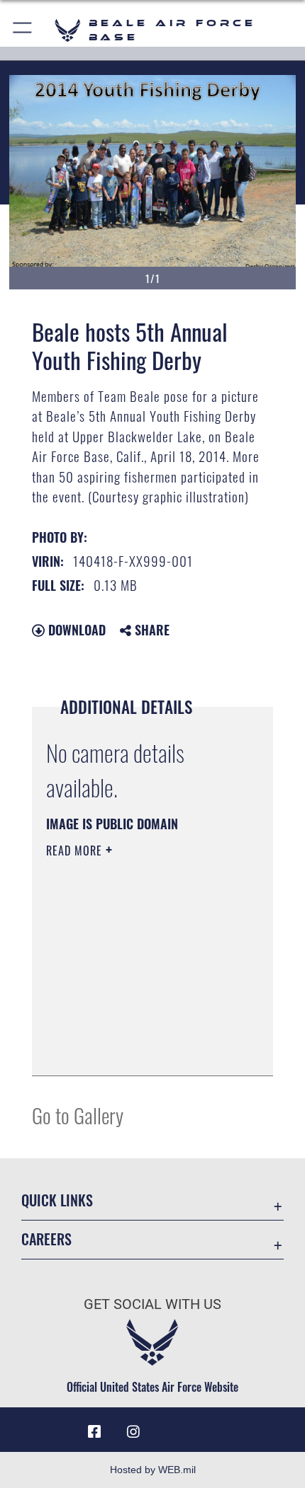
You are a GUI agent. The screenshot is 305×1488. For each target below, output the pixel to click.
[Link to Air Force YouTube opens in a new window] (171, 1426)
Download (75, 630)
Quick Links (57, 1200)
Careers (46, 1239)
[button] (23, 30)
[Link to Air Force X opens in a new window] (210, 1426)
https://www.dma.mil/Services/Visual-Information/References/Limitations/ (132, 1029)
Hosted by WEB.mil (153, 1469)
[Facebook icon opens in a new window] (94, 1432)
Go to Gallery (77, 1115)
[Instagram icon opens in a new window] (133, 1432)
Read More (76, 850)
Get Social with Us (152, 1304)
